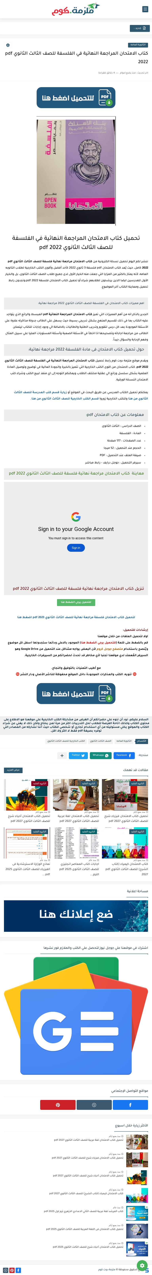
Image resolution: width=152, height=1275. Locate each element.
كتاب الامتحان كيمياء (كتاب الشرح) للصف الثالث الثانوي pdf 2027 (126, 869)
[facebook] (130, 1105)
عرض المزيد (13, 770)
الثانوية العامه (138, 45)
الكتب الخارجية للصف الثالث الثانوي (66, 741)
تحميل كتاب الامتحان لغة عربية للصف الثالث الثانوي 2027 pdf (88, 1140)
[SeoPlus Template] (146, 1270)
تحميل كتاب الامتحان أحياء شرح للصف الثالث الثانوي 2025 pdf (88, 1247)
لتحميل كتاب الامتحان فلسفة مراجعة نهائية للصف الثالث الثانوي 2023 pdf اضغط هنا (76, 617)
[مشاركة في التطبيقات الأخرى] (62, 755)
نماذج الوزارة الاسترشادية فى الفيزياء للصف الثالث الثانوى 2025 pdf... (28, 869)
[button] (124, 755)
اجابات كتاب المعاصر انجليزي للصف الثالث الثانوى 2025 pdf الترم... (79, 869)
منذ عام (92, 860)
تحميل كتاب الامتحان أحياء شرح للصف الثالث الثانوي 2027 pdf (88, 1176)
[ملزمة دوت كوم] (76, 9)
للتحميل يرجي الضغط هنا (76, 602)
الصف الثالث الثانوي (100, 741)
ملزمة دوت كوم (106, 1269)
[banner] (76, 110)
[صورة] (137, 1142)
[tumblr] (94, 1105)
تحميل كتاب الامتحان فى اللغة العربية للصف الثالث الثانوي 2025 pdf (84, 1229)
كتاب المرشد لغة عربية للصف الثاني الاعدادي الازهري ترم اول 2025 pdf (83, 1211)
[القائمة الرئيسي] (145, 9)
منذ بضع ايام (139, 812)
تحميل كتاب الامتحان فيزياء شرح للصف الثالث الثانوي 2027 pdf (87, 1158)
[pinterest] (57, 1105)
